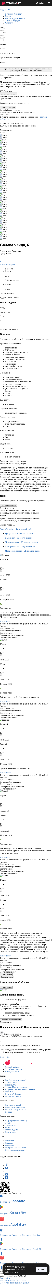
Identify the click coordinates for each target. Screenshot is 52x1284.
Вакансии (9, 1143)
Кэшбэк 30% (10, 1085)
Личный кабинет (12, 1067)
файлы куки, (20, 1267)
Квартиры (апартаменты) (16, 1120)
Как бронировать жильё (15, 1080)
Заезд (2, 27)
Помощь (8, 1112)
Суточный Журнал (13, 1094)
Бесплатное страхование (15, 1109)
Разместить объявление (15, 1107)
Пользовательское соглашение (13, 1280)
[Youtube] (6, 1175)
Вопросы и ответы (13, 1096)
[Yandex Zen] (6, 1178)
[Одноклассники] (6, 1165)
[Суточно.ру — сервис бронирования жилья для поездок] (11, 3)
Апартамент (5, 621)
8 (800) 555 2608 (12, 1071)
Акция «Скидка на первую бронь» (20, 1089)
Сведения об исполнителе (11, 1020)
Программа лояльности (15, 1150)
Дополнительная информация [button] (13, 461)
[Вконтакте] (6, 1172)
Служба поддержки (13, 1069)
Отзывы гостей (11, 1082)
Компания (9, 1141)
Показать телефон (8, 107)
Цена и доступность (8, 94)
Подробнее (4, 1057)
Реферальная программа (15, 1148)
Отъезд (3, 32)
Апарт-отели (10, 1125)
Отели (7, 1123)
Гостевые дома (11, 1130)
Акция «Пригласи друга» (16, 1087)
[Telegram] (6, 1162)
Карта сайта (5, 1278)
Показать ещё (6, 974)
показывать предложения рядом (17, 520)
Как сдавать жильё (13, 1105)
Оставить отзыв (7, 977)
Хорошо (41, 1269)
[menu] (49, 3)
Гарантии (9, 1092)
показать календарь (8, 505)
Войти (41, 3)
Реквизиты (9, 1145)
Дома (7, 1127)
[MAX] (6, 1168)
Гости (2, 37)
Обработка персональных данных (14, 1283)
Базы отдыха (10, 1132)
